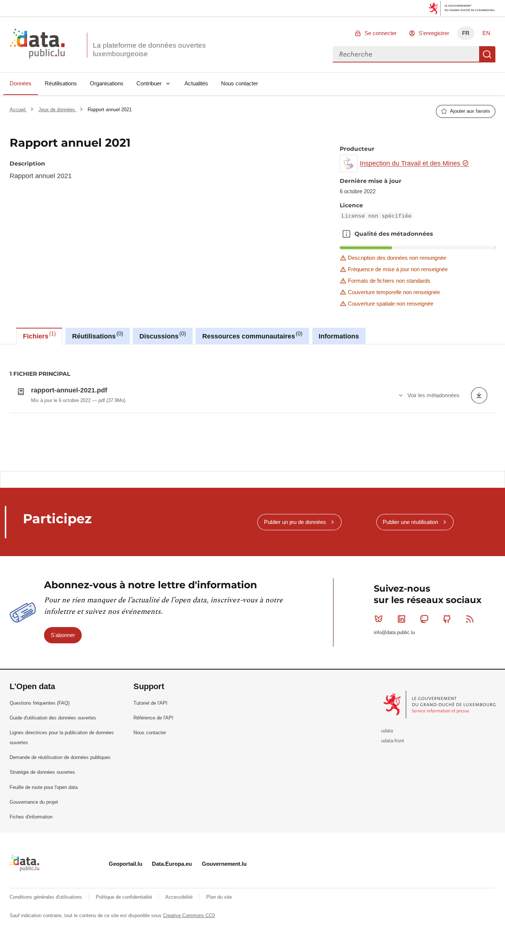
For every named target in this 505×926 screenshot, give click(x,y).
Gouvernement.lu (224, 864)
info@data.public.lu (394, 632)
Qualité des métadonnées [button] (346, 234)
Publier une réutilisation (410, 522)
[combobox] (406, 54)
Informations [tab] (339, 336)
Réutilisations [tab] (96, 335)
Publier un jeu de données (295, 522)
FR (466, 33)
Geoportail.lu (125, 864)
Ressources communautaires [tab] (251, 335)
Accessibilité (179, 897)
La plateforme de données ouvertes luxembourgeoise (149, 49)
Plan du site (219, 897)
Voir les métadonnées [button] (433, 395)
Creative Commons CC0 (189, 915)
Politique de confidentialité (124, 897)
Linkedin (401, 619)
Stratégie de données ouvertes (42, 772)
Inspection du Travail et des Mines (411, 163)
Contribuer (149, 83)
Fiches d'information (31, 817)
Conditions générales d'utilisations (47, 897)
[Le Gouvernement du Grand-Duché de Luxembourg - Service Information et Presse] (440, 704)
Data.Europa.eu (172, 864)
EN (486, 33)
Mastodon (424, 619)
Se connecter (381, 33)
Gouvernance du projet (34, 802)
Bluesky (378, 619)
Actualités (196, 83)
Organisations (106, 83)
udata (387, 730)
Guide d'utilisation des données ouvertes (53, 718)
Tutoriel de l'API (150, 703)
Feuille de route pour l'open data (44, 787)
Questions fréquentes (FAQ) (40, 703)
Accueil (18, 109)
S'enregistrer (433, 33)
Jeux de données (57, 109)
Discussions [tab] (161, 335)
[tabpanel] (252, 407)
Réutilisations (61, 83)
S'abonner (63, 635)
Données (20, 83)
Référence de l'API (153, 718)
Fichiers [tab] (38, 335)
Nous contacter (239, 83)
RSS (470, 619)
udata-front (392, 740)
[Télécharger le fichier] (479, 395)
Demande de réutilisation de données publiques (60, 757)
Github (447, 619)
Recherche (487, 54)
